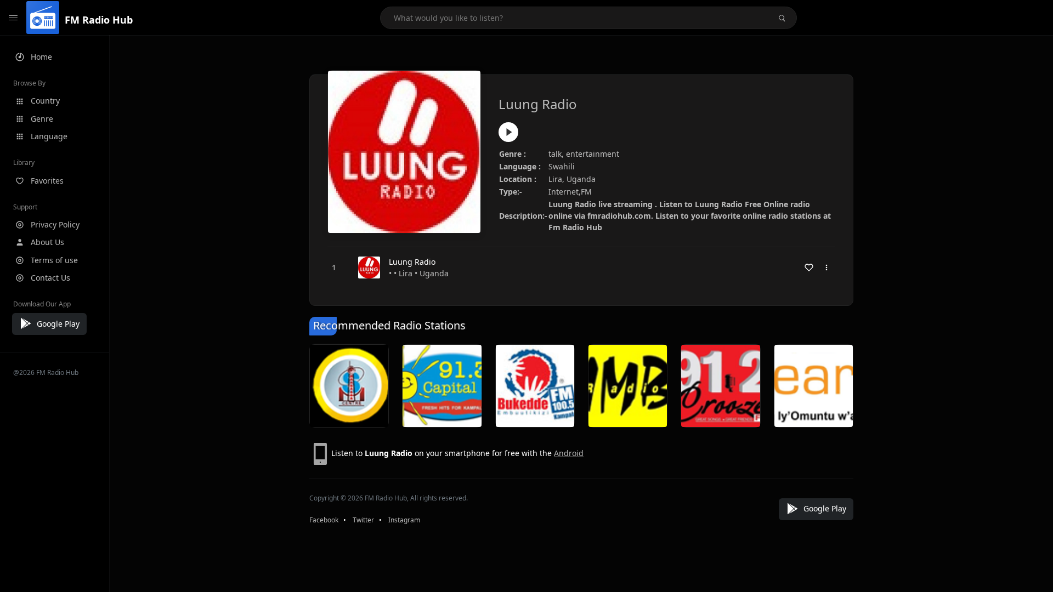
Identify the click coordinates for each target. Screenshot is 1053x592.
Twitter (363, 520)
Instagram (404, 520)
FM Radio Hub (99, 19)
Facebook (323, 520)
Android (569, 453)
